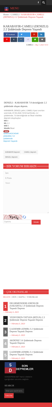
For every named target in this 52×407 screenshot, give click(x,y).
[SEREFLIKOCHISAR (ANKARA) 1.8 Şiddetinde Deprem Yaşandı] (11, 136)
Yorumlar (32, 297)
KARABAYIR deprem (12, 152)
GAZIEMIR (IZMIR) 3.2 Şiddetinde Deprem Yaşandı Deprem (26, 330)
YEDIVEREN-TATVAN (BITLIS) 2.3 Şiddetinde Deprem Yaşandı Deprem (27, 318)
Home (6, 14)
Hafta (22, 297)
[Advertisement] (26, 73)
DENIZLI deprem (11, 157)
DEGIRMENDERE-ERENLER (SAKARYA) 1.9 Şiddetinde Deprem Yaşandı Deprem (27, 306)
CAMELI (15, 14)
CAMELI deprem (30, 152)
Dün (14, 297)
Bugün (6, 297)
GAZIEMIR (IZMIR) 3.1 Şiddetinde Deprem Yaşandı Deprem (26, 353)
